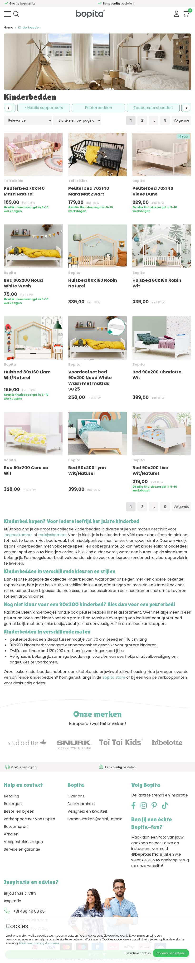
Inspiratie (12, 901)
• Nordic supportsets (44, 107)
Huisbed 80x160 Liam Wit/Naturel (27, 375)
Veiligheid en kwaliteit (87, 811)
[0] (186, 14)
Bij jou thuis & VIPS (20, 893)
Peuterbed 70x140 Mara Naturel (24, 191)
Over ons (76, 796)
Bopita (138, 180)
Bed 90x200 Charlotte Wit (156, 375)
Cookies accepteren (170, 953)
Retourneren (16, 826)
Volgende (181, 120)
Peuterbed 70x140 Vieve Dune (152, 191)
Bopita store (113, 677)
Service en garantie (22, 849)
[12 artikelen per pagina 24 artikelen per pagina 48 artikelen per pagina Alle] (77, 120)
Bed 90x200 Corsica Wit (26, 470)
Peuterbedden (98, 107)
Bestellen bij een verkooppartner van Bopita (29, 815)
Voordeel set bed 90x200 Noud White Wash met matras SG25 (90, 380)
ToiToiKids (13, 180)
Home (8, 27)
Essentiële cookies (138, 953)
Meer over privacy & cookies (39, 943)
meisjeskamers (52, 535)
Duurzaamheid (81, 803)
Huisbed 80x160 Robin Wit (156, 283)
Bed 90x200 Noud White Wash (23, 283)
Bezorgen (13, 803)
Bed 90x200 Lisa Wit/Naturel (150, 470)
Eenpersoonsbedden (153, 107)
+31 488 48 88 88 (29, 911)
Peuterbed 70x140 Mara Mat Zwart (88, 191)
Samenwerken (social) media (95, 819)
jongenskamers (18, 535)
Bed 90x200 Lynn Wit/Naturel (87, 470)
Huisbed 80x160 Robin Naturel (92, 283)
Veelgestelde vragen (23, 841)
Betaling (11, 796)
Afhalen (11, 834)
